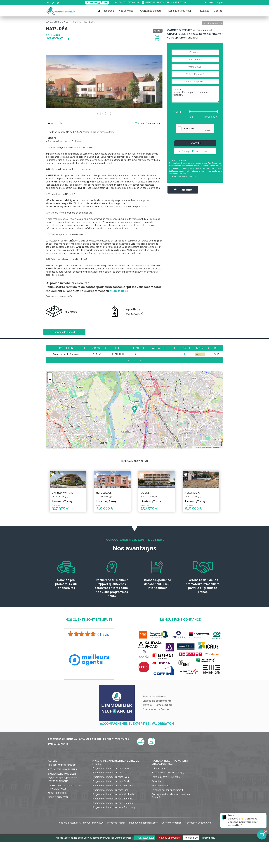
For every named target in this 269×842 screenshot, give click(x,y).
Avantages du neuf (151, 10)
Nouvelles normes (161, 785)
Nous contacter (58, 797)
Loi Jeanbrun (158, 768)
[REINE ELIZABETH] (112, 479)
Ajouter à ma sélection (148, 123)
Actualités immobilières (62, 769)
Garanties (156, 781)
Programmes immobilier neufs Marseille (112, 785)
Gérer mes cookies (171, 823)
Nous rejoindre (57, 793)
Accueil (52, 761)
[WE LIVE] (156, 479)
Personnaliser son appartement (167, 790)
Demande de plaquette (64, 332)
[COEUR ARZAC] (201, 479)
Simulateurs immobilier (62, 774)
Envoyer (195, 143)
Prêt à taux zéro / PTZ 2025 (165, 777)
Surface (96, 348)
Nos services (126, 10)
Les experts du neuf (179, 10)
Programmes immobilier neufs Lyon (110, 777)
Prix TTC (117, 348)
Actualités (203, 10)
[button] (54, 81)
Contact (218, 10)
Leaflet (195, 447)
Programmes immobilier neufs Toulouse (112, 798)
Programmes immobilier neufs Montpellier (113, 794)
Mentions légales (189, 176)
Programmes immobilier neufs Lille (110, 772)
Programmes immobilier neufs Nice (110, 790)
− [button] (50, 380)
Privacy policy (208, 837)
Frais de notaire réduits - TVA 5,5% (169, 772)
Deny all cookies (170, 837)
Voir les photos (58, 123)
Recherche (108, 10)
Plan (183, 348)
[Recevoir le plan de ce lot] (183, 354)
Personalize (191, 837)
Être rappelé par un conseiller (196, 151)
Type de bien (66, 348)
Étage (136, 348)
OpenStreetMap (207, 447)
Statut (200, 348)
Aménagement (160, 348)
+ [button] (50, 375)
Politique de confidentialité (143, 823)
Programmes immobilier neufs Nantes (111, 768)
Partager (186, 189)
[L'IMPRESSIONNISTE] (68, 479)
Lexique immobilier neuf (62, 765)
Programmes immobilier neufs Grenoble (112, 803)
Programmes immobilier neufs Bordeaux (112, 781)
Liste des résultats (213, 23)
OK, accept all (146, 837)
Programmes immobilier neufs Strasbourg (113, 807)
